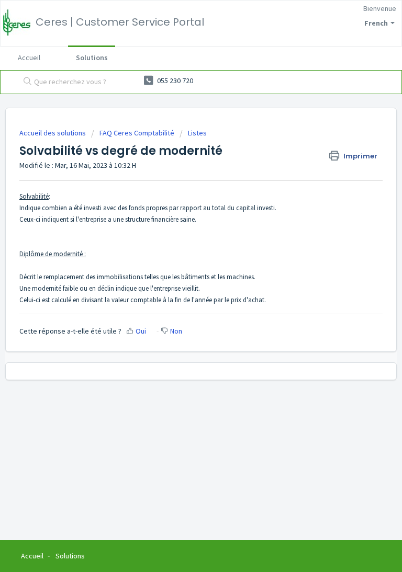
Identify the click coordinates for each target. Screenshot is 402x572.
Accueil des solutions (53, 133)
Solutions (92, 57)
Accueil (29, 57)
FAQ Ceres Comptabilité (136, 133)
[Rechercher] (25, 82)
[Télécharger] (181, 279)
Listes (197, 133)
